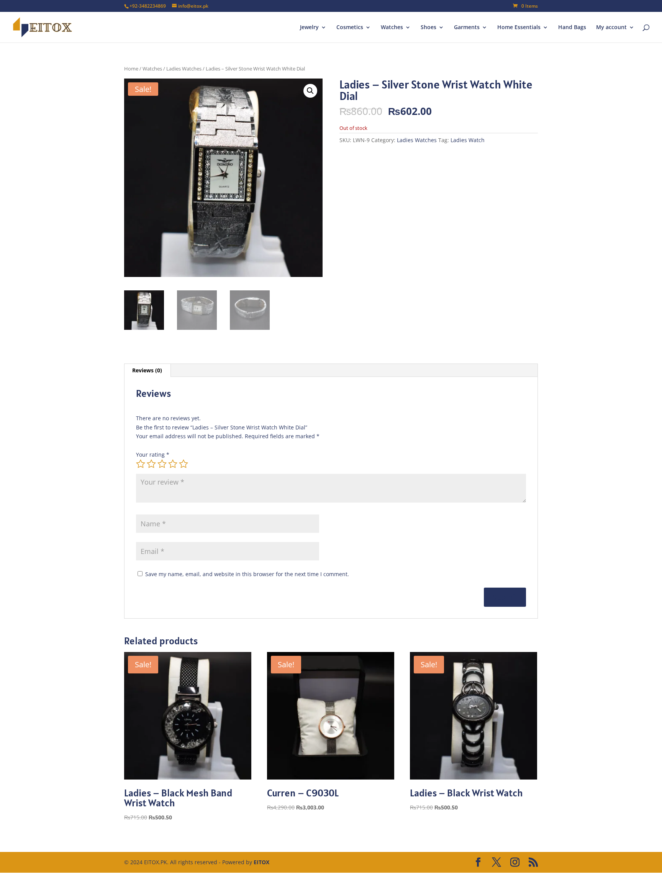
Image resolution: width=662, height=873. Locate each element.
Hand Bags (572, 28)
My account (611, 28)
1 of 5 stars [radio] (140, 463)
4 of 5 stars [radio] (172, 463)
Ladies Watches (184, 68)
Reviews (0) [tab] (147, 370)
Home (131, 68)
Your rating (152, 454)
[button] (310, 91)
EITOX (261, 862)
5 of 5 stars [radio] (183, 463)
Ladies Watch (468, 140)
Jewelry (309, 28)
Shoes (428, 28)
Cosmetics (349, 28)
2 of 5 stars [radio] (151, 463)
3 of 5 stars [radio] (162, 463)
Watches (392, 28)
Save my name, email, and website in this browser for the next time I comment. (247, 574)
